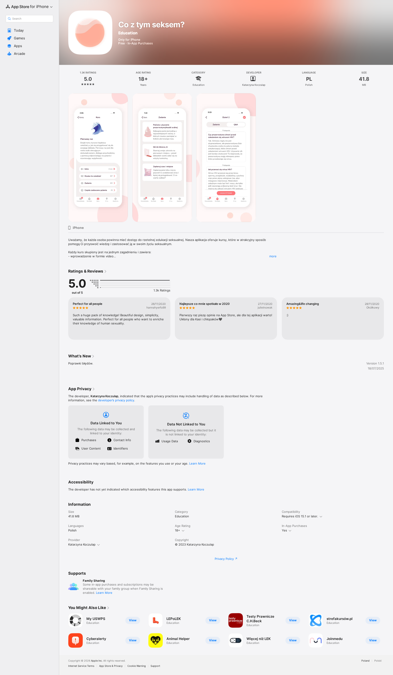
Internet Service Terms (81, 666)
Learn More (197, 463)
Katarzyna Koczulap (82, 544)
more (273, 256)
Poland (365, 661)
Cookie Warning (136, 666)
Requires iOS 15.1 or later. (300, 516)
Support (155, 666)
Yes (284, 530)
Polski (378, 661)
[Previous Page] (63, 318)
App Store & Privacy (111, 666)
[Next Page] (388, 318)
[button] (29, 30)
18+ (177, 530)
